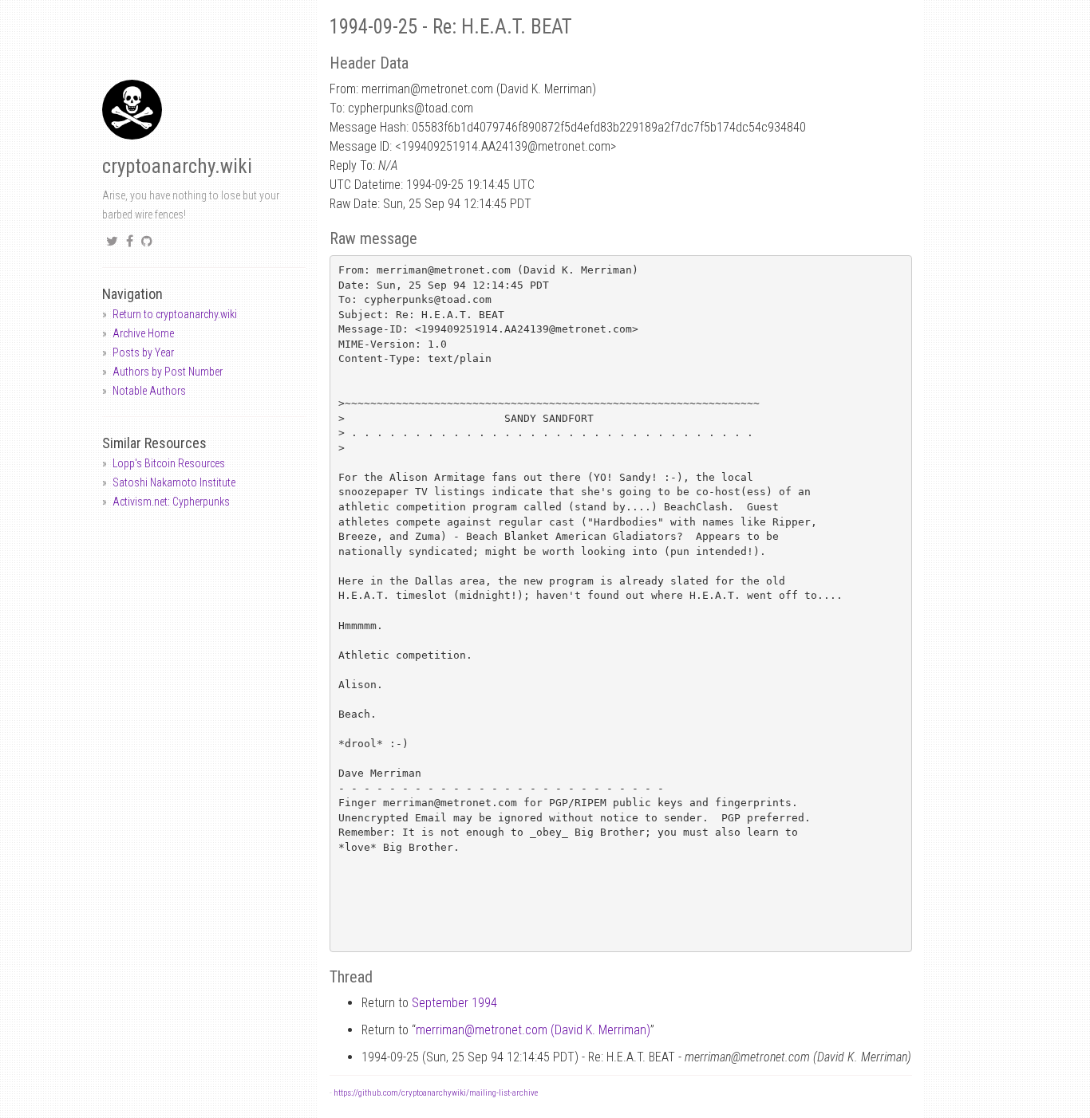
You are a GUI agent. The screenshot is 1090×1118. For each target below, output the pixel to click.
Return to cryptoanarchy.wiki (175, 314)
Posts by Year (143, 352)
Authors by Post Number (168, 371)
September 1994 (454, 1002)
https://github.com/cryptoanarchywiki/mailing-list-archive (436, 1093)
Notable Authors (149, 390)
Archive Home (143, 333)
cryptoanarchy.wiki (177, 166)
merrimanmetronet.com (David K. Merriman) (533, 1029)
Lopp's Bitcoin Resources (169, 463)
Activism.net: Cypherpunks (171, 501)
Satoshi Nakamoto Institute (174, 482)
